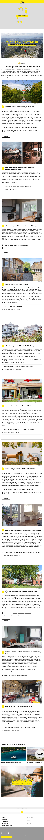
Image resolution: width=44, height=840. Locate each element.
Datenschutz (29, 823)
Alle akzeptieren (7, 837)
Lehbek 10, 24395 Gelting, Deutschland (22, 613)
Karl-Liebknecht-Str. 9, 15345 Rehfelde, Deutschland (28, 552)
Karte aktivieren (22, 15)
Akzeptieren (17, 837)
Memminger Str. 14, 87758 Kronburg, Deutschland (21, 489)
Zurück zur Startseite (22, 808)
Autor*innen (29, 825)
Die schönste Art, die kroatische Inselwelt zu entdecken (11, 762)
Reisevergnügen (22, 2)
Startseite (29, 820)
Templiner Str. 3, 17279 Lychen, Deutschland (23, 429)
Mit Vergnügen (30, 817)
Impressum (29, 821)
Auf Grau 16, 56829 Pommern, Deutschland (21, 186)
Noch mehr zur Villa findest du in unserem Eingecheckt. (21, 241)
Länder (3, 817)
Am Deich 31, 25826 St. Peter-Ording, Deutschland (21, 366)
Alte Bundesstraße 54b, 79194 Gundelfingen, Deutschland (21, 727)
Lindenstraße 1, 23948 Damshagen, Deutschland (25, 127)
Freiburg (14, 718)
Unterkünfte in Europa (7, 825)
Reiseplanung (5, 821)
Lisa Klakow (23, 63)
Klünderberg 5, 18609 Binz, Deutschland (19, 245)
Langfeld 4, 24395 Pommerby (15, 306)
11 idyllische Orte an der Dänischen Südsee (34, 762)
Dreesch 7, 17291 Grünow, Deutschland (18, 675)
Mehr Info (6, 136)
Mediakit (28, 826)
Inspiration (4, 819)
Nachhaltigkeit (5, 823)
